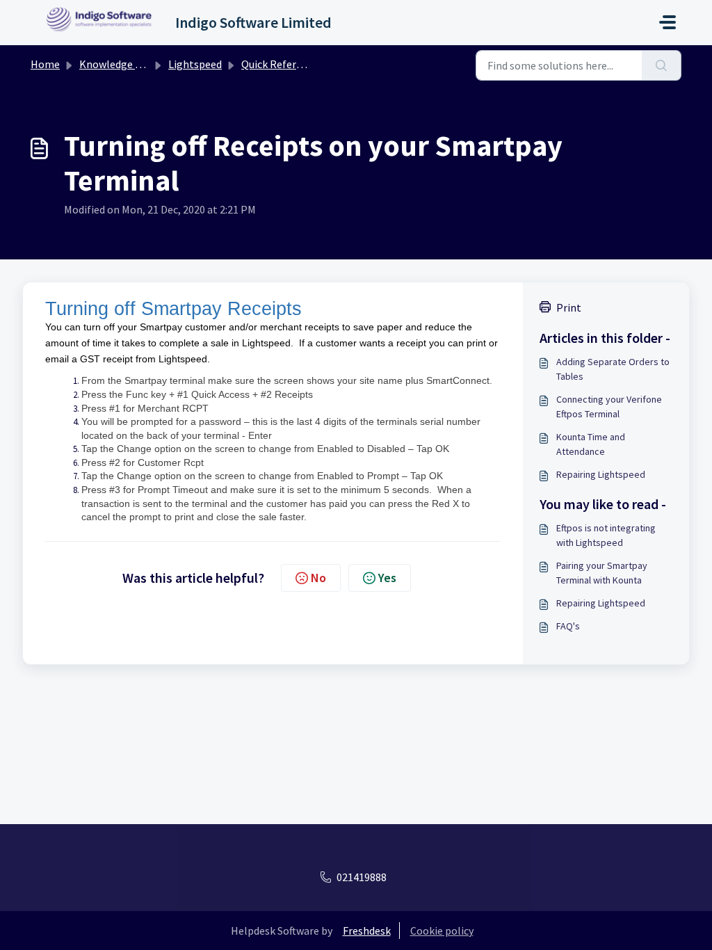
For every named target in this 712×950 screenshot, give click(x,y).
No (318, 578)
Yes (387, 578)
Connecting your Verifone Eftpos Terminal (609, 406)
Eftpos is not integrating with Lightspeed (606, 535)
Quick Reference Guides (296, 64)
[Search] (661, 65)
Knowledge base (118, 64)
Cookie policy (442, 930)
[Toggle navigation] (667, 22)
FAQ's (568, 626)
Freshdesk (367, 930)
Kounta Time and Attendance (590, 444)
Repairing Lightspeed (600, 474)
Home (45, 64)
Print (568, 307)
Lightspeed (195, 64)
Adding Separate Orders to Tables (613, 369)
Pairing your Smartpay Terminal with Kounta (601, 572)
